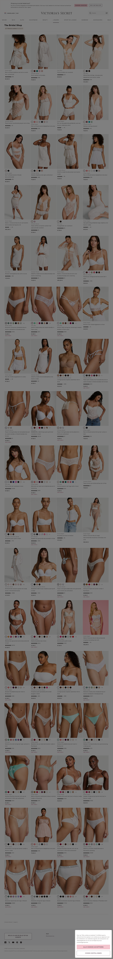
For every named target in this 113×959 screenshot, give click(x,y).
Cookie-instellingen (93, 953)
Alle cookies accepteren (93, 947)
